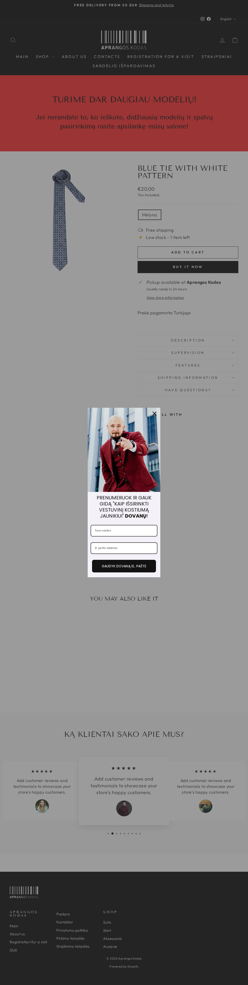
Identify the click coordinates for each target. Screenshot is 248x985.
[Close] (154, 413)
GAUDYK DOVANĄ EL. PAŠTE (124, 566)
